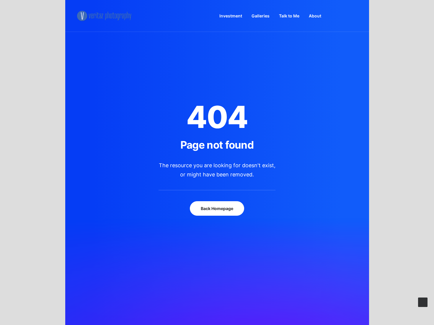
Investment (230, 15)
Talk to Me (289, 15)
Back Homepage (217, 208)
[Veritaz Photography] (106, 16)
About (315, 15)
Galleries (261, 15)
